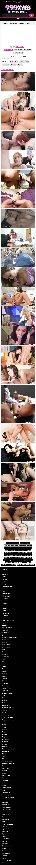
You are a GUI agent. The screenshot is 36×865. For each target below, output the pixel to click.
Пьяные (4, 778)
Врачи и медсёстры (8, 620)
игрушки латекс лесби (25, 555)
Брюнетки (5, 598)
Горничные (5, 630)
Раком (4, 785)
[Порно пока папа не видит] (18, 472)
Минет (4, 724)
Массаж (4, 712)
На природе (5, 737)
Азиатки (4, 569)
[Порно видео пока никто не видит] (18, 257)
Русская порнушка (7, 795)
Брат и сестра (6, 593)
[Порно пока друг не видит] (18, 433)
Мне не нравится (14, 47)
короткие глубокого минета (23, 557)
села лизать (8, 548)
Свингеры (5, 802)
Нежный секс (6, 751)
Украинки (4, 841)
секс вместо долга (10, 550)
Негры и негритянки (8, 749)
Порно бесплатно (18, 1)
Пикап (4, 766)
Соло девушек (6, 812)
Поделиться (27, 50)
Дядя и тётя (5, 654)
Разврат (4, 783)
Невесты (13, 64)
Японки (4, 863)
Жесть (4, 661)
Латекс (4, 698)
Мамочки (4, 710)
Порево (4, 773)
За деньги (5, 664)
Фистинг (4, 851)
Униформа (5, 843)
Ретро (4, 790)
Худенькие (5, 855)
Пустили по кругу (7, 775)
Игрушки (4, 669)
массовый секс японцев (9, 564)
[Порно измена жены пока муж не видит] (18, 159)
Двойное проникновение (9, 637)
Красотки (5, 690)
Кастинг (4, 681)
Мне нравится (11, 47)
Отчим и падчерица (8, 763)
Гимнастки (5, 625)
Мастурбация (6, 715)
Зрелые (4, 666)
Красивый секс (6, 688)
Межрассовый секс (8, 720)
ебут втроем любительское (12, 545)
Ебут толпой (5, 657)
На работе (5, 741)
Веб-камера (5, 613)
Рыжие (4, 800)
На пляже (4, 734)
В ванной (4, 603)
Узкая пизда (5, 838)
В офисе (4, 608)
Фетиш (4, 848)
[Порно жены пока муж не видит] (18, 452)
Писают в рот (6, 768)
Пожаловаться (18, 50)
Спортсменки (6, 819)
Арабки (4, 577)
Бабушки (4, 579)
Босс (3, 591)
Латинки (4, 700)
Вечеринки (5, 615)
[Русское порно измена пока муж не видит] (18, 218)
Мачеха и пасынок (7, 717)
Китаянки (5, 683)
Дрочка (4, 652)
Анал (11, 61)
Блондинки (6, 64)
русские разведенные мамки (22, 562)
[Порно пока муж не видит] (18, 296)
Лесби (4, 703)
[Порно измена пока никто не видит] (18, 179)
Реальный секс (6, 788)
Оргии (3, 758)
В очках (4, 610)
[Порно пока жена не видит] (18, 374)
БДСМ (4, 581)
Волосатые (5, 618)
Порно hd (28, 1)
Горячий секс (6, 632)
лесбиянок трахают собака (11, 560)
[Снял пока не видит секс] (18, 491)
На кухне (4, 732)
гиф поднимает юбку (27, 560)
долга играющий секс (11, 555)
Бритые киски (6, 596)
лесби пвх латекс (27, 545)
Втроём (4, 623)
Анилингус (5, 574)
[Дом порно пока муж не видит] (18, 277)
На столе (4, 744)
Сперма (4, 817)
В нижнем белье (6, 606)
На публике (5, 739)
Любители (5, 705)
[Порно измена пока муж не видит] (18, 101)
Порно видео (8, 1)
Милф (3, 722)
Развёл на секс (6, 780)
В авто (4, 601)
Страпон (4, 826)
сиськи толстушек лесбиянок (25, 564)
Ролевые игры (6, 792)
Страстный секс (7, 829)
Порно (18, 2)
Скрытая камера (7, 809)
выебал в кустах (9, 557)
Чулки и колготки (7, 860)
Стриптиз (5, 831)
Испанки (4, 676)
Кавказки (5, 678)
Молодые (5, 727)
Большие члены (6, 589)
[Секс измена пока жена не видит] (18, 198)
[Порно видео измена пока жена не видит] (18, 81)
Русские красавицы (8, 797)
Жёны (3, 659)
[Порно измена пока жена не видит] (18, 140)
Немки (4, 754)
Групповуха (5, 635)
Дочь (3, 649)
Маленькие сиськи (7, 707)
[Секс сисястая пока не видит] (18, 511)
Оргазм (4, 756)
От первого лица (7, 761)
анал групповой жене (12, 543)
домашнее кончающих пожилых (22, 548)
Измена (20, 64)
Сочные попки (6, 814)
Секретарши (5, 804)
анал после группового (24, 552)
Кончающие (5, 686)
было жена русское (10, 552)
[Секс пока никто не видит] (18, 413)
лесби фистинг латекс (24, 550)
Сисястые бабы (6, 807)
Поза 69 (4, 771)
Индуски (4, 674)
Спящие (4, 821)
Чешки (4, 858)
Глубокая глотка (7, 627)
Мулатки (4, 729)
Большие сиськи (24, 61)
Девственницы (6, 640)
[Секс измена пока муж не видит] (18, 120)
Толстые (4, 836)
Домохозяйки (6, 647)
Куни (16, 61)
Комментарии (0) (18, 53)
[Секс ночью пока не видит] (18, 531)
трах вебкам (8, 562)
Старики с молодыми (8, 824)
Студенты (5, 834)
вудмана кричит (25, 543)
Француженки (6, 853)
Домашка (5, 642)
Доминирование (7, 644)
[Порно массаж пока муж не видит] (18, 394)
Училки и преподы (7, 846)
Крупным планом (7, 693)
